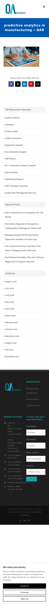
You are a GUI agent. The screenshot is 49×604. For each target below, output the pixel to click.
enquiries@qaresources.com (15, 482)
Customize (24, 592)
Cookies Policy (33, 405)
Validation (9, 125)
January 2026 (11, 329)
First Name (31, 426)
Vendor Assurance (13, 138)
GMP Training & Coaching (16, 186)
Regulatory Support (14, 145)
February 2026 (11, 322)
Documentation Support (16, 152)
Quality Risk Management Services (20, 193)
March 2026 (10, 316)
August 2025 (10, 343)
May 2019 (9, 350)
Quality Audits (11, 131)
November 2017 (12, 356)
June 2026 (9, 295)
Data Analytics (11, 172)
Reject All (24, 599)
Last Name (31, 439)
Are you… (30, 466)
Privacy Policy (32, 399)
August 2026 (11, 281)
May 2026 (9, 302)
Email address (32, 452)
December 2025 (12, 336)
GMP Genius (10, 159)
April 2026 (9, 309)
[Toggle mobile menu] (44, 6)
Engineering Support (14, 179)
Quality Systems (12, 118)
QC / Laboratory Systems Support (20, 165)
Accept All (24, 586)
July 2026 (9, 288)
